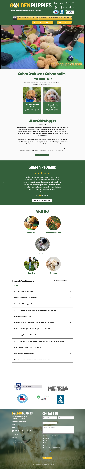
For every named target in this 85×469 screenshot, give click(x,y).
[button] (73, 3)
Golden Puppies (43, 464)
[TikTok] (70, 7)
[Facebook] (56, 7)
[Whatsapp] (67, 7)
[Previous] (4, 183)
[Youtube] (64, 7)
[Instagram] (59, 7)
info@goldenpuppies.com (19, 421)
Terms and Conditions (17, 442)
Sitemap (14, 440)
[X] (73, 7)
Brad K (42, 192)
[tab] (16, 285)
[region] (32, 101)
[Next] (81, 183)
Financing (14, 437)
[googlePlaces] (61, 7)
